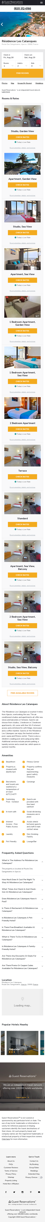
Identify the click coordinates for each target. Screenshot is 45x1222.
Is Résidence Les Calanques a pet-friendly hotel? (17, 919)
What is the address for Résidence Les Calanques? (20, 862)
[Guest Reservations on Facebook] (7, 1192)
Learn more (6, 92)
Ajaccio (24, 984)
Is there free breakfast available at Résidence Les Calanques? (18, 929)
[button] (2, 24)
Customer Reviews (11, 1167)
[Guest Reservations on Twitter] (14, 1192)
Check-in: (7, 55)
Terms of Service (10, 1171)
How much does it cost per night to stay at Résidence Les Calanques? (18, 881)
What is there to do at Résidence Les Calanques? (19, 938)
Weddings (39, 83)
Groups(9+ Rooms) (25, 83)
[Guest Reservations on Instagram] (23, 1192)
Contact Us (34, 1161)
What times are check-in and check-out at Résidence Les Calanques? (19, 890)
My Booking (34, 1164)
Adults (20, 63)
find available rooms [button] (22, 693)
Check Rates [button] (22, 137)
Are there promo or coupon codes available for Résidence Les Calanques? (20, 967)
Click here (6, 1139)
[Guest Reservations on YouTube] (38, 1192)
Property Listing (11, 1180)
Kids (32, 63)
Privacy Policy (11, 1174)
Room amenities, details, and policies (22, 148)
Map (12, 83)
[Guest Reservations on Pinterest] (31, 1192)
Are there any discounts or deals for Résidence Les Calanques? (19, 957)
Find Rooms (22, 73)
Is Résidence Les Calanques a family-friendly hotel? (19, 948)
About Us (11, 1161)
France (35, 984)
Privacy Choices (31, 1177)
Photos (4, 83)
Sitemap (11, 1177)
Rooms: (6, 63)
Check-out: (28, 55)
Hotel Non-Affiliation (11, 1184)
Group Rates (34, 1167)
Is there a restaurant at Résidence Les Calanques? (20, 909)
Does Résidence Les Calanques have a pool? (19, 900)
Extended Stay (34, 1174)
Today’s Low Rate (23, 142)
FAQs (11, 1164)
